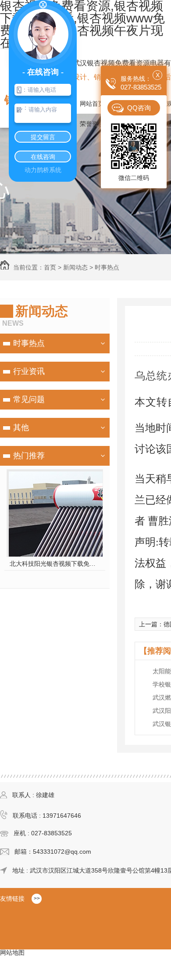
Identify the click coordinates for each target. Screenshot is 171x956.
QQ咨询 (139, 107)
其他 (21, 427)
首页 (50, 267)
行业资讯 (29, 371)
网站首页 (92, 103)
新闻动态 (75, 267)
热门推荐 (29, 455)
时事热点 (107, 267)
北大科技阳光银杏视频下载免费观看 (55, 563)
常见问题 (29, 399)
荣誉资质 (92, 123)
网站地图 (12, 952)
